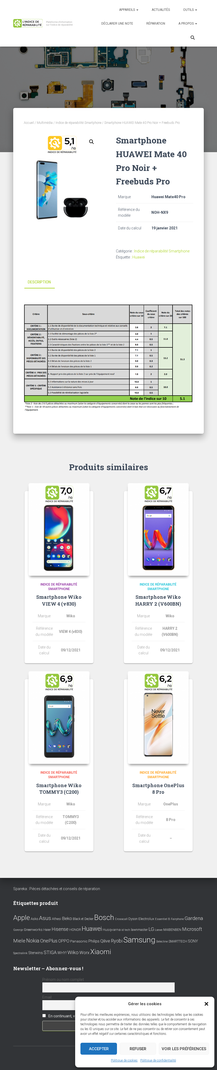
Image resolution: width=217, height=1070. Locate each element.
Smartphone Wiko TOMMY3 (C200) (59, 788)
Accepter (99, 1048)
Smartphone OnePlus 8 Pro (158, 788)
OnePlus (48, 941)
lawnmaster (139, 930)
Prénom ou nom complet (63, 979)
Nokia (32, 940)
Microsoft (192, 929)
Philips (94, 941)
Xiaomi (100, 952)
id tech (125, 930)
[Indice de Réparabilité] (44, 23)
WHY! (62, 953)
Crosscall (121, 919)
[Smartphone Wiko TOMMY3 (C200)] (59, 717)
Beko (67, 918)
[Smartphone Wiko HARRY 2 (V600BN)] (158, 529)
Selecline (162, 941)
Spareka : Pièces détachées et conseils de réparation (56, 889)
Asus (45, 918)
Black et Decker (83, 919)
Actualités (161, 10)
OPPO (63, 941)
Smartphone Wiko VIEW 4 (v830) (59, 600)
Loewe (158, 930)
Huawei (138, 257)
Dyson (133, 919)
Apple (21, 918)
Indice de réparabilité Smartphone (78, 123)
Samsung (139, 939)
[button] (206, 1003)
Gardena (194, 918)
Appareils (127, 10)
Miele (19, 941)
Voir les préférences (184, 1048)
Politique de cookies (124, 1060)
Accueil (29, 123)
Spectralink (20, 953)
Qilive (105, 941)
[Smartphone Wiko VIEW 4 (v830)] (59, 529)
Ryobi (117, 941)
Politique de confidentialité (158, 1060)
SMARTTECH (178, 941)
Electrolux (146, 919)
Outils (189, 10)
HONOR (75, 930)
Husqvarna (112, 929)
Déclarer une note (117, 23)
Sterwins (35, 953)
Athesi (56, 919)
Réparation (155, 23)
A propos (186, 23)
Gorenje (18, 930)
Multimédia (45, 123)
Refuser (138, 1048)
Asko (34, 919)
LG (151, 929)
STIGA (50, 952)
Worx (84, 952)
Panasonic (79, 941)
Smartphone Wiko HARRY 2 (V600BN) (158, 600)
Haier (47, 930)
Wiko (73, 952)
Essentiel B (162, 919)
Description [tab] (39, 282)
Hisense (60, 929)
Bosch (104, 917)
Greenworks (33, 929)
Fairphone (177, 919)
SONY (193, 941)
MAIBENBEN (172, 930)
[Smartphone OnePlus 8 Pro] (158, 717)
